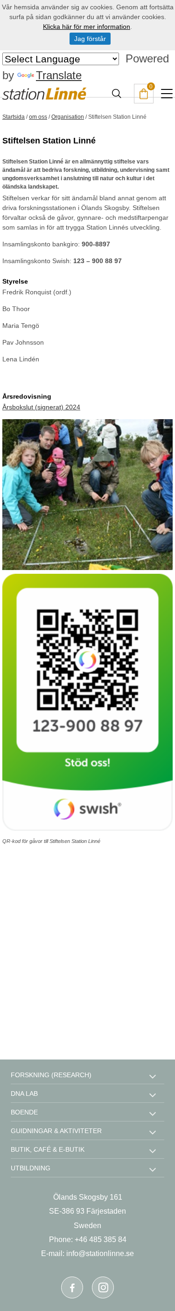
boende (24, 1112)
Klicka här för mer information (86, 26)
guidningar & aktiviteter (56, 1130)
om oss (38, 117)
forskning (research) (51, 1075)
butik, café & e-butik (47, 1149)
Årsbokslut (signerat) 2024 (41, 407)
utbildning (30, 1168)
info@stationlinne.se (100, 1253)
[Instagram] (103, 1287)
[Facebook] (72, 1287)
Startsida (13, 117)
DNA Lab (24, 1093)
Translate (59, 75)
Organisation (67, 117)
